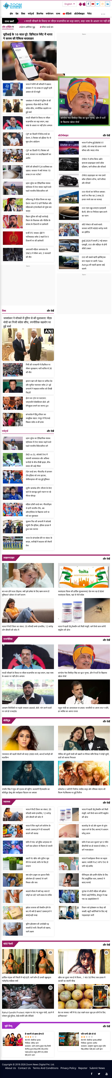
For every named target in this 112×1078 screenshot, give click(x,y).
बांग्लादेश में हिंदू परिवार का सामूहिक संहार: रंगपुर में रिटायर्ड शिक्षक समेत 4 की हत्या (38, 418)
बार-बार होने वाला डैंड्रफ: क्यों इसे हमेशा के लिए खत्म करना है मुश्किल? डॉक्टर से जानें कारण (25, 593)
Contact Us (24, 1068)
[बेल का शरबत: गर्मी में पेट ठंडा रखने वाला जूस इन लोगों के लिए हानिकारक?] (84, 996)
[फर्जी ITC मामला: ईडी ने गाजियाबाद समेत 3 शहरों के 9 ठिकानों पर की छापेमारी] (13, 238)
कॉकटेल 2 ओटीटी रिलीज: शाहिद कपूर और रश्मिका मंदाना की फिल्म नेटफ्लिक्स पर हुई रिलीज (81, 791)
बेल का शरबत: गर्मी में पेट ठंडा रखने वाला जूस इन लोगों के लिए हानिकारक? (81, 1014)
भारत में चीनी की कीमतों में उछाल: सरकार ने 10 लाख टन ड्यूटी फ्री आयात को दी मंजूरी (39, 88)
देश (17, 13)
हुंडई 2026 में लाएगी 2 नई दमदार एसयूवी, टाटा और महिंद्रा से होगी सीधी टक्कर (94, 244)
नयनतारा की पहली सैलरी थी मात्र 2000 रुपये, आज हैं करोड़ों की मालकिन (27, 756)
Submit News (97, 1068)
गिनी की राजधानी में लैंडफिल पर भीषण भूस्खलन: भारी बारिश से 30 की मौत (39, 368)
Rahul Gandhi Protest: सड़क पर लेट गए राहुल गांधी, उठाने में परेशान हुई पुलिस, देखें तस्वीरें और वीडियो (28, 1014)
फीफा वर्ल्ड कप (46, 26)
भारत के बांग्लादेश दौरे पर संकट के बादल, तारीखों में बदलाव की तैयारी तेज (39, 541)
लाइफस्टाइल (8, 557)
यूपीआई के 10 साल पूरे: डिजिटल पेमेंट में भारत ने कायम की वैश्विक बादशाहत (27, 36)
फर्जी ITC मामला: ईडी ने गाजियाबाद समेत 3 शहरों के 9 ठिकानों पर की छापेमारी (37, 236)
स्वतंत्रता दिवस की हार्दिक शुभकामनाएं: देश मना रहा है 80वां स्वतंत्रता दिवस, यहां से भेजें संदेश (81, 593)
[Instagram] (102, 3)
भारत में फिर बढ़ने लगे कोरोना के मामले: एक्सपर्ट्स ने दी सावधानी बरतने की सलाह (38, 829)
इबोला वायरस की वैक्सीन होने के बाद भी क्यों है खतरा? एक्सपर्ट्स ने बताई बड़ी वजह (38, 911)
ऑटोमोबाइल (79, 13)
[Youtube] (93, 3)
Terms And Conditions (45, 1068)
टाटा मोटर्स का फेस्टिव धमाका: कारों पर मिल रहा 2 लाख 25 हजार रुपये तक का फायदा (93, 195)
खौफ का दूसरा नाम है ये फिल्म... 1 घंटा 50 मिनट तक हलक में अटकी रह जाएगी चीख (81, 979)
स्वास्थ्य (6, 801)
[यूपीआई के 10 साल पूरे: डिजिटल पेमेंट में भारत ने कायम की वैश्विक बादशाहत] (33, 60)
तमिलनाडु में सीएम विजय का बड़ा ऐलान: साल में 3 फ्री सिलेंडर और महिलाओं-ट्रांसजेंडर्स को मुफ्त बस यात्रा (39, 205)
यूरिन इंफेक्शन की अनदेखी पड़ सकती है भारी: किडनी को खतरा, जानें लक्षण (38, 927)
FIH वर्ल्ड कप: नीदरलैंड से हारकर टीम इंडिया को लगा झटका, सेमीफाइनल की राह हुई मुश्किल (39, 475)
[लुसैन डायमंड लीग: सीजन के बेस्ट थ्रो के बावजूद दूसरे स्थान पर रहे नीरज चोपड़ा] (13, 493)
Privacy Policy (68, 1068)
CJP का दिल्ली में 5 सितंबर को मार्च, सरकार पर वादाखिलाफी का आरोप (38, 154)
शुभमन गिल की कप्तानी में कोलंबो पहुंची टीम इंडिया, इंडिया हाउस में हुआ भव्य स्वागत (38, 525)
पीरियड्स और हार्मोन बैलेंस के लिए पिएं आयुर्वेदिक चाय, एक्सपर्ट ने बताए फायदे (95, 878)
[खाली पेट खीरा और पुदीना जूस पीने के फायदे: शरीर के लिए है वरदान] (13, 863)
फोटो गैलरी (8, 943)
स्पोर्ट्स (31, 13)
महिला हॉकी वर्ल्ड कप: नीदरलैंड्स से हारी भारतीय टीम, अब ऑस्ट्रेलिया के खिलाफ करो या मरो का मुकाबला (38, 510)
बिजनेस (40, 13)
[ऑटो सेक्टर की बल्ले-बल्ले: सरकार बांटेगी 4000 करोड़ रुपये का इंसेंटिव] (69, 229)
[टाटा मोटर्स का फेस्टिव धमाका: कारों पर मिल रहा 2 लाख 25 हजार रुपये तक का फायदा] (69, 197)
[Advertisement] (28, 286)
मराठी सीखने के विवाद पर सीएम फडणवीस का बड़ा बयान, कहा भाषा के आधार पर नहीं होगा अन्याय (39, 121)
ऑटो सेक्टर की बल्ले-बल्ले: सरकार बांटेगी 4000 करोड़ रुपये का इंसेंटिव (94, 228)
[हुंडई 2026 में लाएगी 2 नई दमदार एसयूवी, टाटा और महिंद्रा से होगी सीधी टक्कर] (69, 246)
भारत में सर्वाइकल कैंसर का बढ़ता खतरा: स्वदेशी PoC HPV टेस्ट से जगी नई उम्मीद (95, 862)
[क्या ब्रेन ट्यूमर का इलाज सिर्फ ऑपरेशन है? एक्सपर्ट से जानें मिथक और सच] (13, 880)
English (69, 3)
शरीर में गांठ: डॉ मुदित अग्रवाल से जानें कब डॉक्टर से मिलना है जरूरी (39, 844)
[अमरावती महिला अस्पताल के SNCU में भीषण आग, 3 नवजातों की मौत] (13, 254)
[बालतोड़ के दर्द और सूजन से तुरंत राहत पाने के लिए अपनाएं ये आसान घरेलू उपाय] (69, 831)
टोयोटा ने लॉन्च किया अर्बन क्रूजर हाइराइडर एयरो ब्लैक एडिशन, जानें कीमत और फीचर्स (94, 163)
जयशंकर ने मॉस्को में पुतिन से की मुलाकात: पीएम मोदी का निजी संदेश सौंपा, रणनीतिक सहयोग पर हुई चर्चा (38, 106)
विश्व (23, 13)
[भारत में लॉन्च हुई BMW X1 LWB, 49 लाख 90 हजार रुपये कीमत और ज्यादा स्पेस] (69, 148)
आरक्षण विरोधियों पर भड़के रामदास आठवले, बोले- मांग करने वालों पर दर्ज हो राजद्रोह (27, 709)
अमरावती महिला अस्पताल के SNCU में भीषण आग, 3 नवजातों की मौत (38, 253)
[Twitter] (98, 3)
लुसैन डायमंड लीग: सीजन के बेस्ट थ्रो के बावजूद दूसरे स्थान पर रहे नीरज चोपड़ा (39, 492)
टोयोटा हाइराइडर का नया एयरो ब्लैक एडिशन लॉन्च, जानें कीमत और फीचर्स (94, 179)
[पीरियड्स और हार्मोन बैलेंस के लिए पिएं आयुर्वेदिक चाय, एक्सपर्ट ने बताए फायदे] (69, 880)
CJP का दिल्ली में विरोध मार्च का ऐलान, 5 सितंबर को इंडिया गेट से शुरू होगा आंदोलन (38, 137)
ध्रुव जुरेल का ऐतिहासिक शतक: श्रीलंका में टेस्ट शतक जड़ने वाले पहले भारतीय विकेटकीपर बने (38, 187)
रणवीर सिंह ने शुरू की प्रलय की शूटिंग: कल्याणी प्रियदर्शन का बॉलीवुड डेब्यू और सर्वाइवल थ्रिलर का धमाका (26, 791)
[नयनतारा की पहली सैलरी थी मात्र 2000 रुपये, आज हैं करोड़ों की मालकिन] (28, 737)
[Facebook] (88, 3)
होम (11, 13)
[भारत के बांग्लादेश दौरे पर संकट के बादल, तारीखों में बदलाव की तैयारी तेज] (13, 543)
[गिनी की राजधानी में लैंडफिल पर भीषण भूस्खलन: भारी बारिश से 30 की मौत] (13, 369)
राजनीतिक (7, 638)
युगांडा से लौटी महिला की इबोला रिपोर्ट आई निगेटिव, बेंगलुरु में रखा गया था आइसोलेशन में (94, 895)
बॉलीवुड (6, 720)
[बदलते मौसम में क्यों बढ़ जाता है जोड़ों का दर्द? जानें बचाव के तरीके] (13, 896)
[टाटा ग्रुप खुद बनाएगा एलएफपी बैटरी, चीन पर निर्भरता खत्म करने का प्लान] (69, 213)
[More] (103, 13)
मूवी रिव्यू (8, 1026)
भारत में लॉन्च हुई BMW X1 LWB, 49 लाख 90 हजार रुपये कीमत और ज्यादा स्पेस (94, 146)
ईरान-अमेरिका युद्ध (27, 26)
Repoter (82, 1068)
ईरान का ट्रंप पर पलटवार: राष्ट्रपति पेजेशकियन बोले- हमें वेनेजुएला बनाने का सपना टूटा (37, 402)
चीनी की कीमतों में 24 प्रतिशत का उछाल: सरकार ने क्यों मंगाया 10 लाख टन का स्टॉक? (39, 170)
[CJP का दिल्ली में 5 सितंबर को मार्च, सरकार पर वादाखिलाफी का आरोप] (13, 155)
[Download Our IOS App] (84, 4)
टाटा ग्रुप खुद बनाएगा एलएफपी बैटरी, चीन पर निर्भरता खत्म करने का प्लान (94, 212)
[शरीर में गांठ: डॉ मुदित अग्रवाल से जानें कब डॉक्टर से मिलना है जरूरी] (13, 847)
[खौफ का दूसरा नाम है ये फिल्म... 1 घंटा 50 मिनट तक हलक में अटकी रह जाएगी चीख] (84, 961)
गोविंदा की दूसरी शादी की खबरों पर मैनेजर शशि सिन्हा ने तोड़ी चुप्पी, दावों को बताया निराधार (83, 756)
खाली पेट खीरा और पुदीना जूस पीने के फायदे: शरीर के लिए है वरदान (37, 862)
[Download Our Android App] (80, 4)
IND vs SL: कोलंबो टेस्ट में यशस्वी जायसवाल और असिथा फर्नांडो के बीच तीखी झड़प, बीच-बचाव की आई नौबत (38, 460)
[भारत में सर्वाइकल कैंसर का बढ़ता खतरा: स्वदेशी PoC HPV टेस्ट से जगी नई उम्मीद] (69, 863)
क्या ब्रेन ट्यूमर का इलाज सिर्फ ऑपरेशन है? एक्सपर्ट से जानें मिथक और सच (38, 878)
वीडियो (68, 13)
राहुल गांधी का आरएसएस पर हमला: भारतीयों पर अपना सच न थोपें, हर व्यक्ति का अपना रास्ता (83, 709)
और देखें (50, 310)
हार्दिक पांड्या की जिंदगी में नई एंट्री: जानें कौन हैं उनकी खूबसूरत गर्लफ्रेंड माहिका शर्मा (26, 979)
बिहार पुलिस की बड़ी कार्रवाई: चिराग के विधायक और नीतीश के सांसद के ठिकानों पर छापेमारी (38, 220)
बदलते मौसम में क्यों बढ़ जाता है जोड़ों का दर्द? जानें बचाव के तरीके (39, 893)
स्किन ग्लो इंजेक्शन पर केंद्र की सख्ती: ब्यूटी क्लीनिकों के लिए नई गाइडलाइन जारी (94, 911)
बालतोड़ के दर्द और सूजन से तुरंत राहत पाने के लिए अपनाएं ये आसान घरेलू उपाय (95, 829)
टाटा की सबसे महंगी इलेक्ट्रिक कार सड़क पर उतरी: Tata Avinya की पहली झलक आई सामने (94, 263)
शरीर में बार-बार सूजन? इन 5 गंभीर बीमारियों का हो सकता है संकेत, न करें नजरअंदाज (95, 846)
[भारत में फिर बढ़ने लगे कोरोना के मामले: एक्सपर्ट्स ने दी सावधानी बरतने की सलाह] (13, 831)
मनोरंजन (49, 13)
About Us (10, 1068)
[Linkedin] (107, 3)
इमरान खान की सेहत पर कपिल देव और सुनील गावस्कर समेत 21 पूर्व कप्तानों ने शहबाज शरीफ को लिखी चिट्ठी (39, 386)
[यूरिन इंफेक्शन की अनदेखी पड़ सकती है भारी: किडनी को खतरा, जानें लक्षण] (13, 929)
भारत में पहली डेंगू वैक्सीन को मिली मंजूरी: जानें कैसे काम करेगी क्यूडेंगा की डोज (82, 628)
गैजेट (89, 13)
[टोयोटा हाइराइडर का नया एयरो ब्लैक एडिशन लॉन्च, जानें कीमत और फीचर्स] (69, 180)
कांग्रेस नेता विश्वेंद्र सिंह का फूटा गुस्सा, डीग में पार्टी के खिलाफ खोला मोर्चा (82, 674)
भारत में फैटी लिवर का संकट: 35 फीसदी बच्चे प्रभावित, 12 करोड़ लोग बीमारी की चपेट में (27, 628)
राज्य (58, 13)
